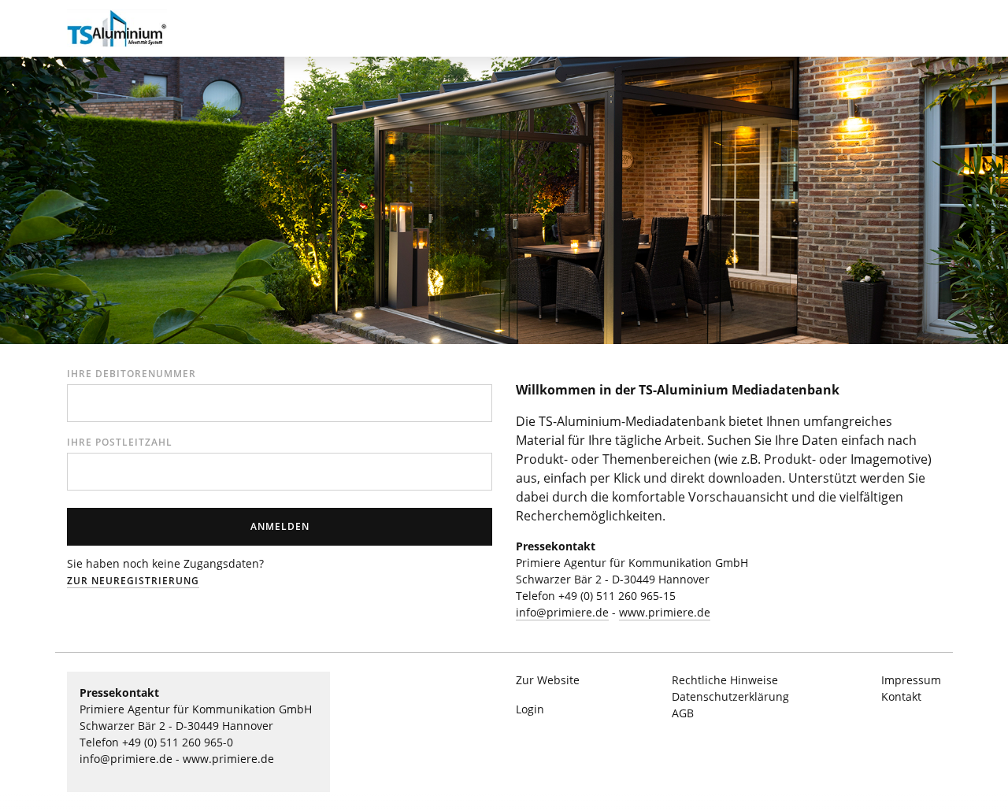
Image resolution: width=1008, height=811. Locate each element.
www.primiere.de (664, 612)
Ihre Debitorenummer (131, 373)
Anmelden (279, 526)
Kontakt (901, 696)
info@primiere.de (562, 612)
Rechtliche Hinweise (725, 679)
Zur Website (548, 679)
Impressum (911, 679)
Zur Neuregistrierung (133, 580)
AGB (683, 712)
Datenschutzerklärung (730, 696)
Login (530, 709)
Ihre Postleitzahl (119, 442)
